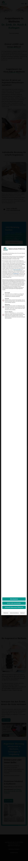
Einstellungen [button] (16, 273)
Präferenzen (5, 612)
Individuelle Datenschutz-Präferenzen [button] (14, 607)
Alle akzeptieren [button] (14, 599)
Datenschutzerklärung (17, 269)
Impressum (22, 612)
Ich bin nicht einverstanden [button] (14, 603)
